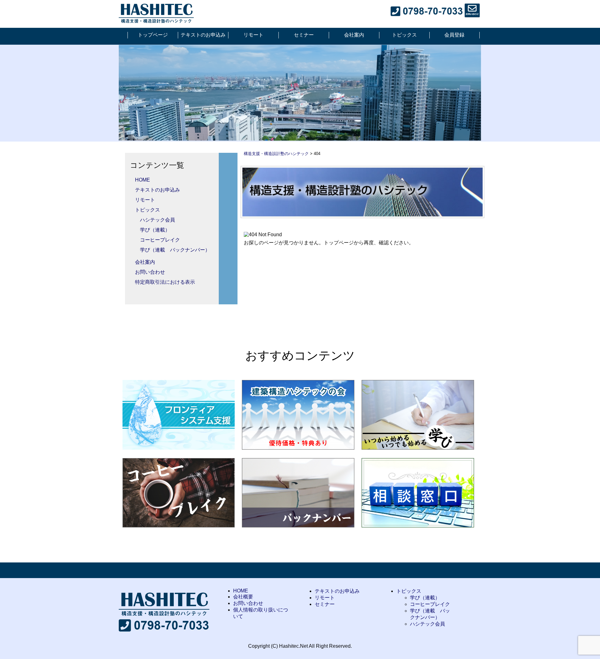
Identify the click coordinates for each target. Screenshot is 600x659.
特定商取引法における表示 (165, 282)
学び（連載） (155, 229)
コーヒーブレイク (160, 239)
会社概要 (243, 596)
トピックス (404, 34)
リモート (253, 34)
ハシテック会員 (157, 219)
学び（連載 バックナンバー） (175, 249)
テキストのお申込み (203, 34)
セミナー (304, 34)
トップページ (153, 34)
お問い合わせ (150, 272)
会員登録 (454, 34)
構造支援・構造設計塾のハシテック (276, 153)
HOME (142, 179)
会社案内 (354, 34)
